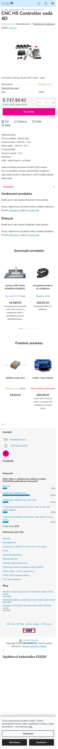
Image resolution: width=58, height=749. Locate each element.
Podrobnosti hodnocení (44, 24)
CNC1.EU (10, 624)
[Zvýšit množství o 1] (53, 102)
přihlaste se (14, 210)
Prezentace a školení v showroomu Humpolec (25, 546)
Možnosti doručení (10, 88)
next (55, 277)
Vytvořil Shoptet (31, 640)
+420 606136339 (18, 445)
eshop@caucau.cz (17, 439)
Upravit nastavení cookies (34, 646)
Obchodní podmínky (12, 554)
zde (30, 726)
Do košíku (29, 111)
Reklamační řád (10, 558)
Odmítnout (14, 742)
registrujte (34, 210)
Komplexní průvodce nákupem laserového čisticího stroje (27, 606)
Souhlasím (41, 742)
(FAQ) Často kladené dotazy (16, 575)
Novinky (7, 538)
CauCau (13, 27)
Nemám (6, 486)
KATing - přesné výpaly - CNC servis (34, 624)
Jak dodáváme (9, 542)
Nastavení (28, 733)
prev (3, 277)
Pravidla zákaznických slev (15, 563)
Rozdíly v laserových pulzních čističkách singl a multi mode (28, 593)
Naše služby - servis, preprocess (18, 571)
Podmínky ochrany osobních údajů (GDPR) (23, 567)
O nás (5, 550)
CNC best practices (12, 579)
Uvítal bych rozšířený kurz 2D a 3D (19, 499)
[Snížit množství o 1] (40, 102)
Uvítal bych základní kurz (14, 493)
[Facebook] (6, 453)
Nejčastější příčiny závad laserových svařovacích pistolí (29, 600)
